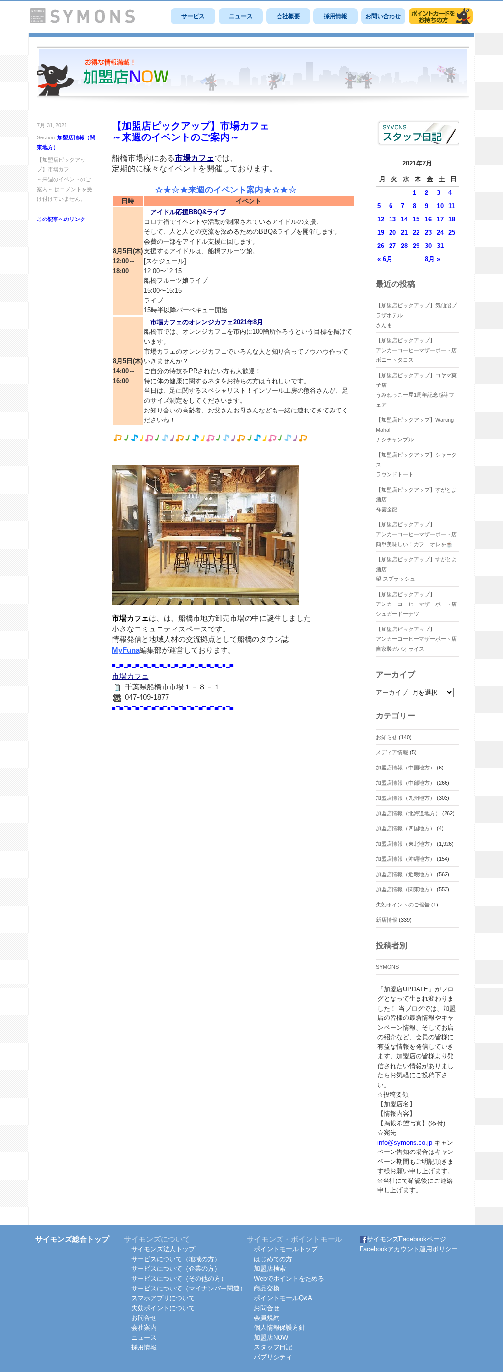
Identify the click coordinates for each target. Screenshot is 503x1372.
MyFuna (126, 650)
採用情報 (335, 16)
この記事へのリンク (61, 219)
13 (392, 219)
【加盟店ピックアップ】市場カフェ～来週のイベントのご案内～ (190, 131)
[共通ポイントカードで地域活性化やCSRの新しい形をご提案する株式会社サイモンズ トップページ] (82, 21)
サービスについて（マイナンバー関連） (188, 1288)
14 (404, 219)
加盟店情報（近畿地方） (405, 874)
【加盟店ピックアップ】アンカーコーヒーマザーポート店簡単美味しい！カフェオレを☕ (416, 534)
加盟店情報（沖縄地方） (405, 859)
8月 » (432, 259)
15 (416, 219)
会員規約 (266, 1317)
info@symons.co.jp (404, 1142)
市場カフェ (194, 158)
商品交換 (266, 1288)
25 (451, 232)
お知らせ (386, 737)
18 (451, 219)
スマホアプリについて (163, 1298)
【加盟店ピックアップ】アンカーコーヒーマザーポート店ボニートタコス (416, 350)
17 (440, 219)
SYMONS (387, 967)
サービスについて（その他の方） (179, 1278)
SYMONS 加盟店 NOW (253, 76)
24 (440, 232)
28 (404, 245)
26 (380, 245)
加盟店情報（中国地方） (405, 767)
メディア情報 (392, 752)
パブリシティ (273, 1357)
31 (440, 245)
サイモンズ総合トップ (72, 1239)
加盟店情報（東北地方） (405, 844)
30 (428, 245)
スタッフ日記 (273, 1347)
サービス (193, 16)
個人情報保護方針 (279, 1327)
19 (380, 232)
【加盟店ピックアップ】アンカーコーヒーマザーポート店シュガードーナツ (416, 604)
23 (428, 232)
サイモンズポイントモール (441, 16)
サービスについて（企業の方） (176, 1268)
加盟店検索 (270, 1268)
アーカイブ (392, 692)
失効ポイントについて (163, 1308)
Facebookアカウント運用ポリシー (409, 1249)
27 (392, 245)
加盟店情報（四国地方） (405, 828)
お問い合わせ (383, 16)
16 (428, 219)
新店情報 (386, 920)
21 (404, 232)
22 (416, 232)
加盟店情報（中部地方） (405, 783)
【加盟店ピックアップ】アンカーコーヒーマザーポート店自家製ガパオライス (416, 639)
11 (451, 206)
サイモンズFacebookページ (406, 1239)
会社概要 (288, 16)
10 (440, 206)
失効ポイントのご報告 (403, 904)
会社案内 (144, 1327)
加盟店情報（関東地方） (405, 889)
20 (392, 232)
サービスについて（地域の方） (176, 1258)
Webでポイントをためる (289, 1278)
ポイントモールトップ (286, 1249)
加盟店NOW (271, 1337)
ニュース (240, 16)
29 (416, 245)
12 (380, 219)
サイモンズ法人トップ (163, 1249)
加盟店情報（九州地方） (405, 798)
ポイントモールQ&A (283, 1298)
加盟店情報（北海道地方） (408, 813)
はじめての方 (273, 1258)
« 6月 (384, 259)
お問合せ (144, 1317)
